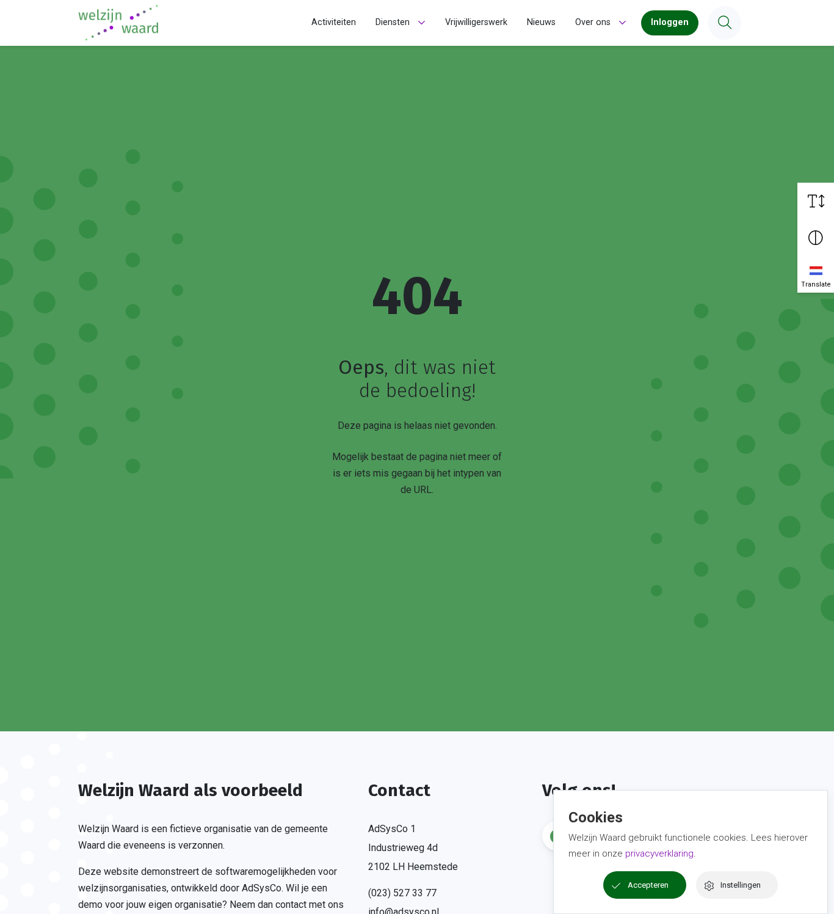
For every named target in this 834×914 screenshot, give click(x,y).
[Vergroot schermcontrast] (815, 237)
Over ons (593, 22)
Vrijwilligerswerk (476, 22)
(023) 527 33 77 (402, 893)
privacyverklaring (659, 853)
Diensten (392, 22)
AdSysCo (261, 888)
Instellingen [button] (740, 885)
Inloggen (670, 22)
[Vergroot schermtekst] (815, 201)
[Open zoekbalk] (724, 22)
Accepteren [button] (648, 885)
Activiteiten (333, 22)
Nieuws (541, 22)
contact (290, 904)
